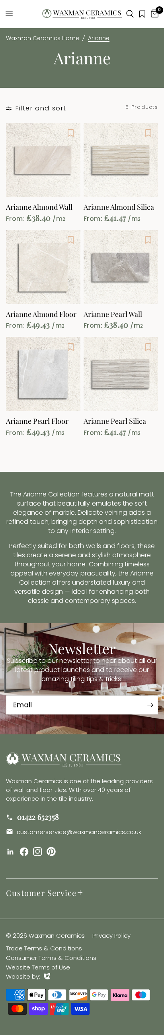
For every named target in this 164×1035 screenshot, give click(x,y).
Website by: (28, 976)
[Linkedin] (12, 852)
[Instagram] (39, 852)
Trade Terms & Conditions (44, 948)
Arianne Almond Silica (119, 207)
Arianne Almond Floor (41, 314)
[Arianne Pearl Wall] (121, 267)
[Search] (130, 14)
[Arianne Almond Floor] (43, 267)
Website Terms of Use (38, 967)
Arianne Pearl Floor (37, 421)
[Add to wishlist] (70, 133)
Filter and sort (41, 108)
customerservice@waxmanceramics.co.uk (78, 832)
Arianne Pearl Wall (113, 314)
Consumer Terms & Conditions (51, 958)
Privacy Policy (111, 935)
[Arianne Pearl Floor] (43, 374)
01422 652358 (37, 816)
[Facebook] (25, 852)
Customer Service (41, 892)
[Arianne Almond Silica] (121, 160)
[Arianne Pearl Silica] (121, 374)
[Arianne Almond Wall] (43, 160)
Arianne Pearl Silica (115, 421)
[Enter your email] (150, 704)
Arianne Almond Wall (39, 207)
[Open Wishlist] (142, 14)
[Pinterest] (53, 851)
